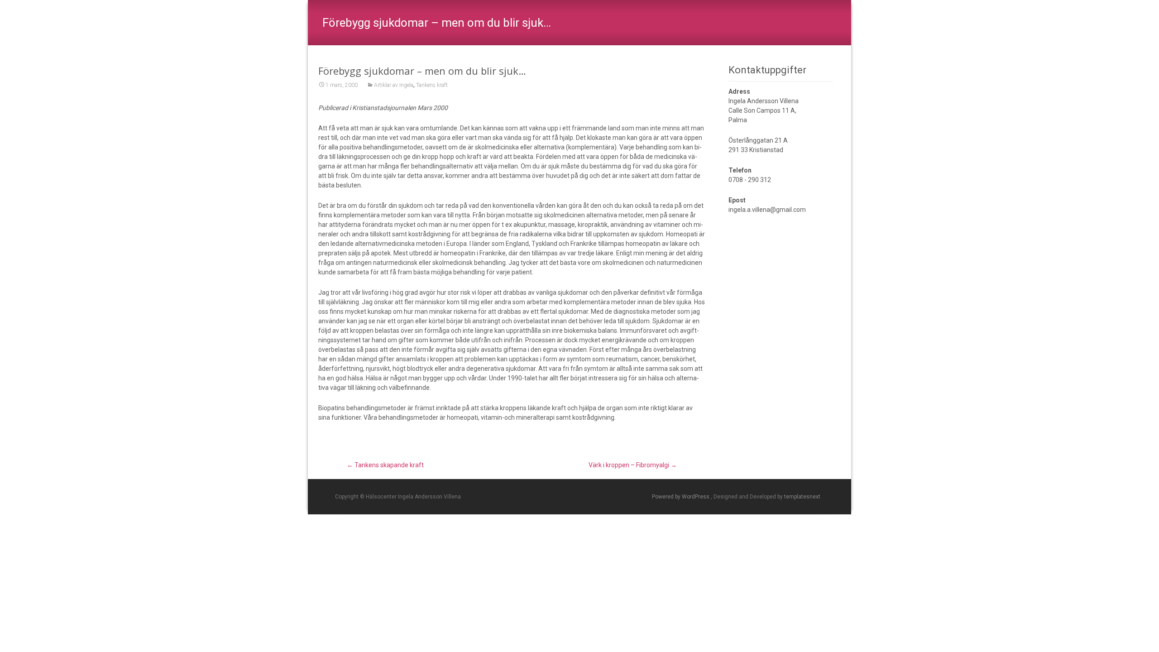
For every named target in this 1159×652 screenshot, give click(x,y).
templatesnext (802, 497)
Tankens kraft (432, 85)
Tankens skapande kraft (385, 465)
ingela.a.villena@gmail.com (767, 209)
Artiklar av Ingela (393, 85)
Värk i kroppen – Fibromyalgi (633, 465)
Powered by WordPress (681, 497)
